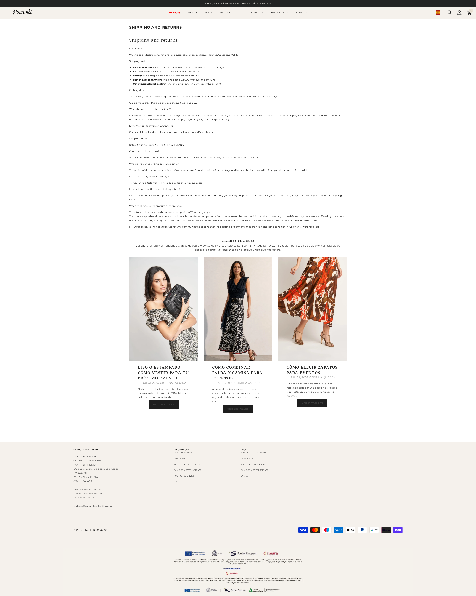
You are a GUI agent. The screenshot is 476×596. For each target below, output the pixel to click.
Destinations (136, 48)
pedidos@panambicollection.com (93, 506)
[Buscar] (449, 12)
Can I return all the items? (144, 151)
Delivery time (137, 90)
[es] (438, 12)
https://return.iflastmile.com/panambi (151, 125)
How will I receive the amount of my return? (154, 189)
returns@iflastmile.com (201, 132)
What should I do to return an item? (150, 109)
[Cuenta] (459, 12)
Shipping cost (137, 61)
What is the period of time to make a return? (155, 163)
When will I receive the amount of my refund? (155, 205)
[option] (163, 335)
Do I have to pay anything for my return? (153, 176)
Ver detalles (163, 404)
